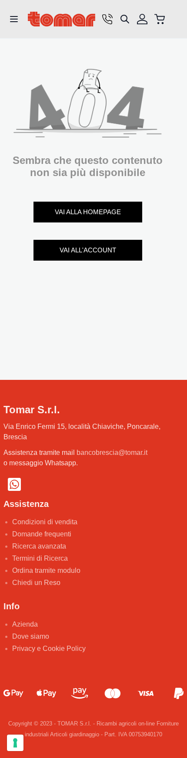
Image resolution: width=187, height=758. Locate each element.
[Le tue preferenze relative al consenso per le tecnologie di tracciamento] (15, 743)
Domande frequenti (41, 534)
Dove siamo (30, 636)
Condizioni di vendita (44, 522)
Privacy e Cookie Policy (49, 648)
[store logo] (61, 19)
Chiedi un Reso (36, 582)
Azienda (25, 624)
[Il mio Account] (142, 19)
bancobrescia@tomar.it (112, 452)
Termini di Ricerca (40, 558)
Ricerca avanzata (39, 546)
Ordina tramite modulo (46, 570)
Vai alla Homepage (88, 212)
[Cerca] (125, 19)
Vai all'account (88, 250)
